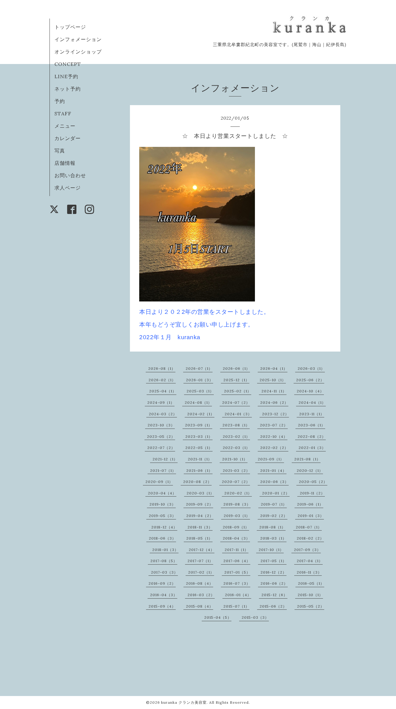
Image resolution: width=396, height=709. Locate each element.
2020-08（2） (197, 481)
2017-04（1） (310, 560)
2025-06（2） (310, 380)
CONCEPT (67, 64)
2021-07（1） (163, 470)
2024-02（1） (200, 414)
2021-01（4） (273, 470)
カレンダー (67, 138)
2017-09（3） (307, 549)
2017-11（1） (236, 549)
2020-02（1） (238, 493)
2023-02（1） (236, 436)
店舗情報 (64, 163)
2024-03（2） (163, 414)
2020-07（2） (236, 481)
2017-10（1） (271, 549)
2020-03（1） (200, 493)
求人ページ (67, 188)
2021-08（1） (307, 459)
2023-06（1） (311, 425)
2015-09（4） (162, 606)
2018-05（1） (199, 538)
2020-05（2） (313, 481)
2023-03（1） (199, 436)
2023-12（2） (275, 414)
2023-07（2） (274, 425)
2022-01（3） (312, 447)
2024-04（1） (312, 402)
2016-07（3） (236, 583)
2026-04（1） (273, 368)
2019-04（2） (199, 515)
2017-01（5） (237, 572)
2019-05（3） (162, 515)
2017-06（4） (236, 560)
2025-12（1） (236, 380)
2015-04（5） (217, 617)
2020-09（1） (159, 481)
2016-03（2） (201, 594)
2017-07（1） (200, 560)
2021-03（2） (236, 470)
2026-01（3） (199, 380)
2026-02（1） (162, 380)
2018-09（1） (236, 527)
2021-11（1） (200, 459)
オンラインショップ (78, 52)
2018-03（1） (273, 538)
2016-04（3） (163, 594)
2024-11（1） (273, 391)
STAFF (62, 113)
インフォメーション (78, 39)
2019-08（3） (237, 504)
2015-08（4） (199, 606)
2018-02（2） (310, 538)
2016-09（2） (162, 583)
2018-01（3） (165, 549)
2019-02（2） (273, 515)
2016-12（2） (273, 572)
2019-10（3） (162, 504)
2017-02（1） (201, 572)
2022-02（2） (274, 447)
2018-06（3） (162, 538)
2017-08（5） (163, 560)
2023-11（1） (311, 414)
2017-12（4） (201, 549)
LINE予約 (66, 76)
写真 (59, 150)
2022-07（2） (161, 447)
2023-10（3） (161, 425)
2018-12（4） (164, 527)
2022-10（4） (273, 436)
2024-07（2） (236, 402)
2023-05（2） (161, 436)
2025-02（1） (237, 391)
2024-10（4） (310, 391)
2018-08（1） (272, 527)
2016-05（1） (311, 583)
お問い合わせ (70, 175)
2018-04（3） (236, 538)
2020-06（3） (274, 481)
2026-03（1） (311, 368)
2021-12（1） (165, 459)
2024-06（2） (274, 402)
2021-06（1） (199, 470)
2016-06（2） (274, 583)
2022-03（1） (236, 447)
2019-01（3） (311, 515)
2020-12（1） (310, 470)
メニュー (64, 126)
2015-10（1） (310, 594)
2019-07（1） (274, 504)
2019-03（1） (237, 515)
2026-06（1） (236, 368)
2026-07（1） (199, 368)
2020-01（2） (276, 493)
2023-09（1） (198, 425)
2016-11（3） (309, 572)
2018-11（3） (200, 527)
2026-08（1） (161, 368)
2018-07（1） (309, 527)
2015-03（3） (255, 617)
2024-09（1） (160, 402)
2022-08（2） (312, 436)
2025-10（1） (273, 380)
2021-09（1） (271, 459)
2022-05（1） (199, 447)
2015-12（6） (274, 594)
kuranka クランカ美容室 (184, 702)
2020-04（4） (162, 493)
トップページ (70, 27)
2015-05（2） (310, 606)
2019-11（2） (312, 493)
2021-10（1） (235, 459)
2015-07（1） (236, 606)
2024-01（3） (238, 414)
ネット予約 (67, 89)
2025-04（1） (162, 391)
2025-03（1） (200, 391)
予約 (59, 101)
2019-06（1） (310, 504)
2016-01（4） (238, 594)
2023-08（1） (236, 425)
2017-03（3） (164, 572)
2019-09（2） (199, 504)
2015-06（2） (273, 606)
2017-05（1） (273, 560)
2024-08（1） (198, 402)
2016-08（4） (199, 583)
